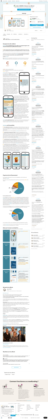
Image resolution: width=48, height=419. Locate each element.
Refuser (3, 415)
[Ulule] (13, 417)
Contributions (20, 34)
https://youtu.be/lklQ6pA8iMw (7, 347)
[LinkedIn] (25, 417)
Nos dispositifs (28, 409)
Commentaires (26, 34)
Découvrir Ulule (37, 406)
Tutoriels (19, 409)
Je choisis (8, 415)
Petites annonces (20, 410)
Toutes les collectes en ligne (37, 27)
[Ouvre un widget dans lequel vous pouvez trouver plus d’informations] (45, 418)
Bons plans (19, 407)
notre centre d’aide (29, 400)
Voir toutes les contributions (34, 248)
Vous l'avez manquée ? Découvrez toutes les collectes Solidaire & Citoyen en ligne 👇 (36, 25)
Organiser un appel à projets (30, 408)
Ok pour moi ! (13, 415)
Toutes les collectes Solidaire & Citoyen (24, 9)
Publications (15, 34)
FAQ (11, 34)
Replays (19, 411)
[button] (2, 418)
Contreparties (8, 34)
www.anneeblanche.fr (6, 344)
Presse (36, 409)
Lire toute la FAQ (16, 367)
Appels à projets (28, 406)
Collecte (4, 34)
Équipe (36, 408)
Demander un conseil (20, 408)
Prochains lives (19, 406)
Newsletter (37, 410)
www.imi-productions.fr (6, 343)
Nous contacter (37, 407)
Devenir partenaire (29, 407)
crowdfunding (4, 391)
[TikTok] (22, 417)
